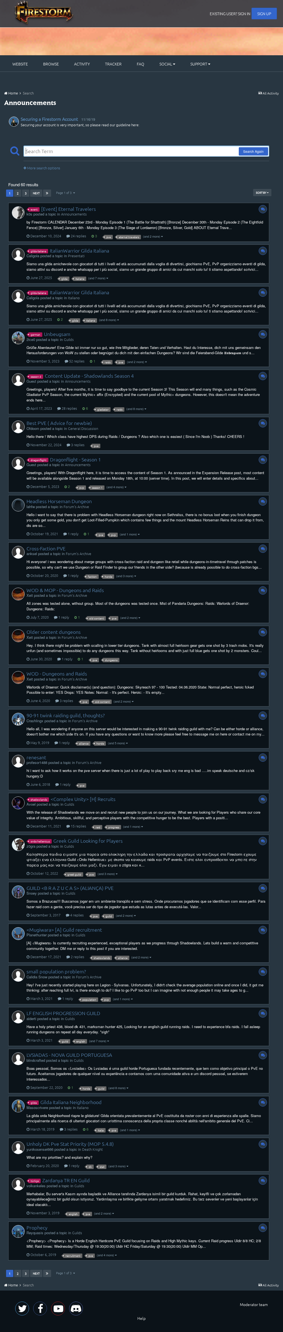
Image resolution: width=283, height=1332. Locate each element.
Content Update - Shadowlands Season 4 (89, 375)
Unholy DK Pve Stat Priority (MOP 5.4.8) (70, 1144)
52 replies (76, 361)
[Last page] (47, 193)
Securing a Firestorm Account (49, 119)
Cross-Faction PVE (46, 548)
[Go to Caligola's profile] (18, 254)
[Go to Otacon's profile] (14, 122)
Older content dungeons (54, 632)
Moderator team (254, 1304)
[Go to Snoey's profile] (18, 892)
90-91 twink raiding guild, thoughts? (66, 715)
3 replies (77, 444)
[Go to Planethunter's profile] (18, 933)
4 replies (76, 915)
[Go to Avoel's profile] (18, 803)
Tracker (113, 64)
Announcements (74, 214)
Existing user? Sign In (230, 13)
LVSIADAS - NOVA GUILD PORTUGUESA (69, 1055)
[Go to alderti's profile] (18, 1017)
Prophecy (37, 1227)
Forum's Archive (76, 506)
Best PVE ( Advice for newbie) (59, 423)
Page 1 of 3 (64, 192)
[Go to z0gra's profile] (18, 844)
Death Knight (92, 1149)
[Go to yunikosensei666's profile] (18, 1147)
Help (141, 1318)
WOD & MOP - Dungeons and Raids (65, 590)
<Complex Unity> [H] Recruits (83, 799)
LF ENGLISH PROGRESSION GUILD (63, 1013)
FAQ (140, 64)
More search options (43, 167)
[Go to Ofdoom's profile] (18, 427)
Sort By (261, 192)
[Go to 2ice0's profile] (18, 338)
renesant (36, 757)
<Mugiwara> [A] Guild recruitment (64, 929)
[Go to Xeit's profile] (18, 594)
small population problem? (56, 971)
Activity (82, 64)
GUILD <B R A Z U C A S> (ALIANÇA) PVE (70, 888)
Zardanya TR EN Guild (66, 1180)
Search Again (253, 151)
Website (20, 64)
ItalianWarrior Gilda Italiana (79, 250)
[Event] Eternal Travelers (68, 209)
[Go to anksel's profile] (18, 552)
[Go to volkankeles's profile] (18, 1184)
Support (199, 64)
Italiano (74, 297)
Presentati (76, 255)
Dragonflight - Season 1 (75, 459)
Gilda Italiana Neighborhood (71, 1102)
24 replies (78, 235)
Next (36, 193)
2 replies (77, 956)
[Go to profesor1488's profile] (18, 761)
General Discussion (83, 428)
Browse (51, 64)
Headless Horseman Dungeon (59, 501)
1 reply (72, 533)
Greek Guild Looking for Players (88, 840)
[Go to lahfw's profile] (18, 505)
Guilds (69, 339)
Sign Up (264, 13)
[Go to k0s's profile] (18, 212)
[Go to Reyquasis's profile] (18, 1231)
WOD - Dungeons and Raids (57, 673)
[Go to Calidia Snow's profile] (18, 975)
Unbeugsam (57, 334)
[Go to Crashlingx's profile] (18, 719)
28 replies (69, 408)
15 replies (78, 826)
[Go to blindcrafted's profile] (18, 1058)
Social (166, 64)
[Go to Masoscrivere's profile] (18, 1106)
